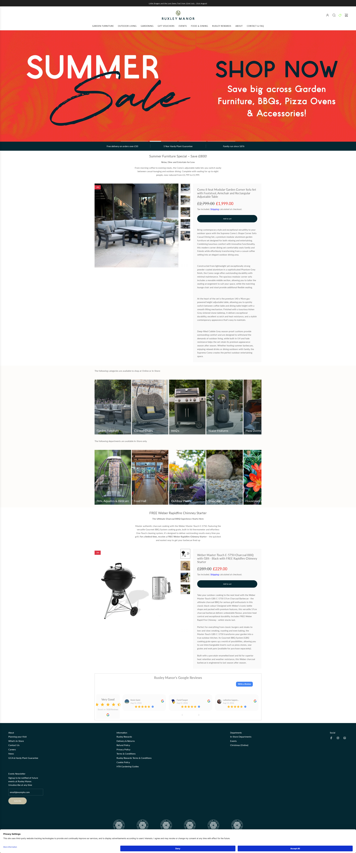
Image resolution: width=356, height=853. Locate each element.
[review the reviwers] (162, 701)
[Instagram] (338, 738)
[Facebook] (331, 738)
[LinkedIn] (345, 738)
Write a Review (244, 684)
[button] (101, 225)
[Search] (334, 15)
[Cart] (346, 15)
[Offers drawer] (340, 15)
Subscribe (17, 801)
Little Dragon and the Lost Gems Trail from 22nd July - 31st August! (178, 3)
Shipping (214, 209)
